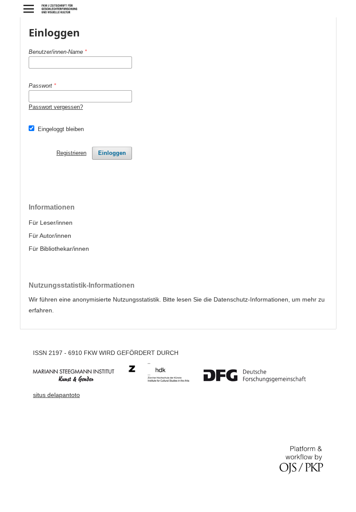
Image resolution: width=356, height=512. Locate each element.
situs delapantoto (56, 394)
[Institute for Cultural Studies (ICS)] (165, 380)
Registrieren (71, 153)
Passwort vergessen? (56, 107)
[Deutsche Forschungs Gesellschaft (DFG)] (261, 380)
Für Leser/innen (51, 222)
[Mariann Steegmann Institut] (80, 380)
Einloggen (112, 153)
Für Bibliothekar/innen (59, 248)
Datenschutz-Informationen (251, 299)
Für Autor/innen (50, 235)
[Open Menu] (28, 8)
